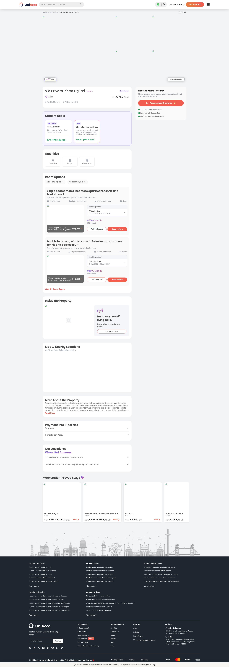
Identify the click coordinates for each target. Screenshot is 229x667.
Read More (50, 413)
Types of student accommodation (99, 610)
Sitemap (145, 660)
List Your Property (177, 4)
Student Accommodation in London (99, 567)
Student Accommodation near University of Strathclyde (49, 607)
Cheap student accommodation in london (159, 567)
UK (136, 628)
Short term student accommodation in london (161, 574)
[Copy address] (75, 350)
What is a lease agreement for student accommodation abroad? (110, 603)
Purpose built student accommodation (100, 600)
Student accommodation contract (99, 607)
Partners (113, 635)
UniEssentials (82, 639)
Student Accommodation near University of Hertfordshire (49, 610)
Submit (58, 641)
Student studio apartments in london (157, 571)
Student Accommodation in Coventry (100, 571)
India (137, 632)
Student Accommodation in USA (40, 574)
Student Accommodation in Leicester (99, 574)
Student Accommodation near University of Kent (46, 600)
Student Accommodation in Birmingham (101, 578)
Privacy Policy (117, 660)
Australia (139, 636)
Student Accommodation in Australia (42, 571)
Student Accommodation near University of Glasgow (48, 596)
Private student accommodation (98, 596)
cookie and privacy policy (141, 665)
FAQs (112, 642)
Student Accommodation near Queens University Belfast (49, 603)
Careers (113, 639)
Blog (112, 646)
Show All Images (176, 79)
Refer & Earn (82, 632)
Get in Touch (195, 4)
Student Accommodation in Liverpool (99, 581)
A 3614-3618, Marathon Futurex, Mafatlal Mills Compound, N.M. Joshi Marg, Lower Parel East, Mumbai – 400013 (180, 642)
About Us (114, 628)
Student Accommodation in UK (40, 567)
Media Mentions (83, 635)
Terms (132, 660)
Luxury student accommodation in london (159, 578)
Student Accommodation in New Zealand (44, 581)
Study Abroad (83, 642)
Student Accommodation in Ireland (42, 578)
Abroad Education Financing (88, 646)
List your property (84, 628)
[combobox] (61, 4)
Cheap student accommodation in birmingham (161, 581)
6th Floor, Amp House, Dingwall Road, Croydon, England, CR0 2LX (179, 632)
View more (33, 586)
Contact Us (115, 632)
